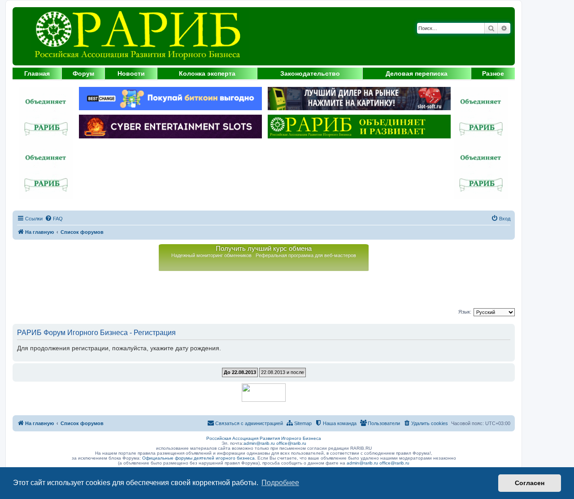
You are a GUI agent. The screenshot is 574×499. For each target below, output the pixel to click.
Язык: (464, 311)
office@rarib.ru (291, 443)
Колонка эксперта (207, 73)
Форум (83, 73)
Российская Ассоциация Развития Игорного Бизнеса (263, 438)
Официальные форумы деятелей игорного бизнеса (198, 458)
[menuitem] (54, 218)
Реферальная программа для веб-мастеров (306, 255)
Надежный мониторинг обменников (211, 255)
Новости (131, 73)
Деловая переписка (417, 73)
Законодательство (310, 73)
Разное (493, 73)
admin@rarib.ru (259, 443)
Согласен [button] (529, 482)
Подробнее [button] (280, 482)
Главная (37, 73)
